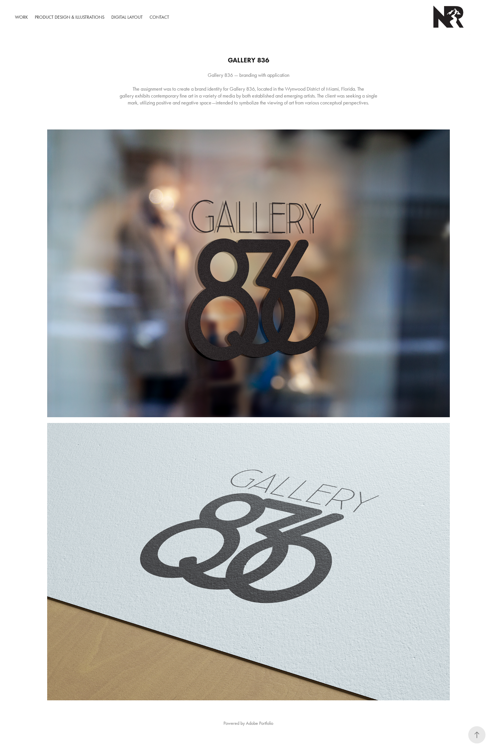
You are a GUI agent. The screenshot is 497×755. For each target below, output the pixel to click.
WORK (21, 17)
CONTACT (159, 17)
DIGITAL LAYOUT (127, 17)
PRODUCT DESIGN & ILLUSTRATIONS (69, 17)
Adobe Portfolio (259, 723)
